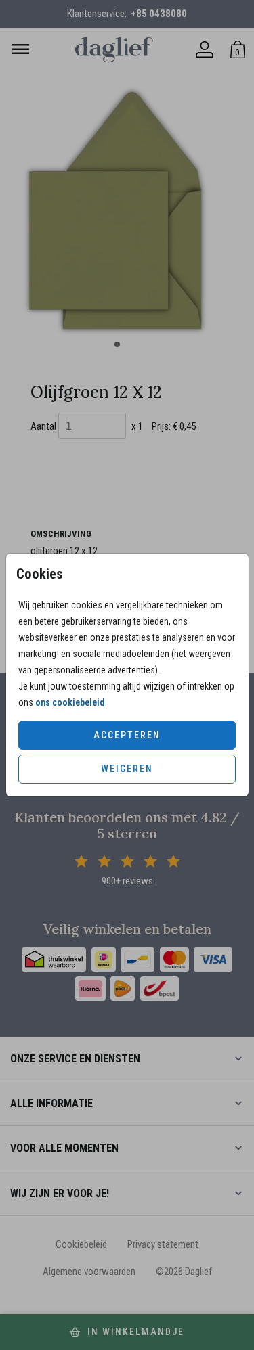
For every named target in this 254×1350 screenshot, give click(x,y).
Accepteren (127, 734)
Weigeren (127, 768)
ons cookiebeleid (70, 702)
